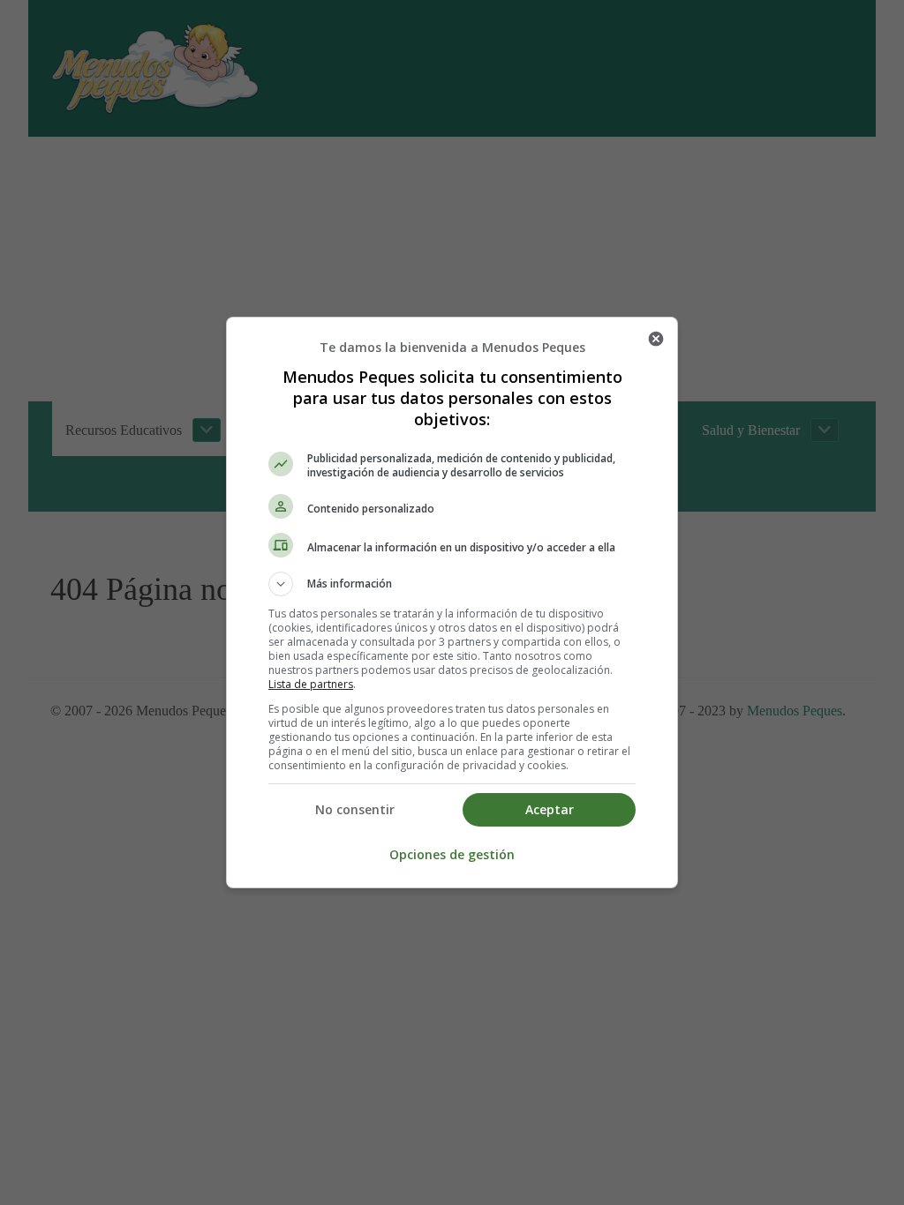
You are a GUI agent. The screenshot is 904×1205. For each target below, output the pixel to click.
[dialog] (452, 602)
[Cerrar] (656, 338)
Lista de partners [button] (310, 684)
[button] (452, 584)
